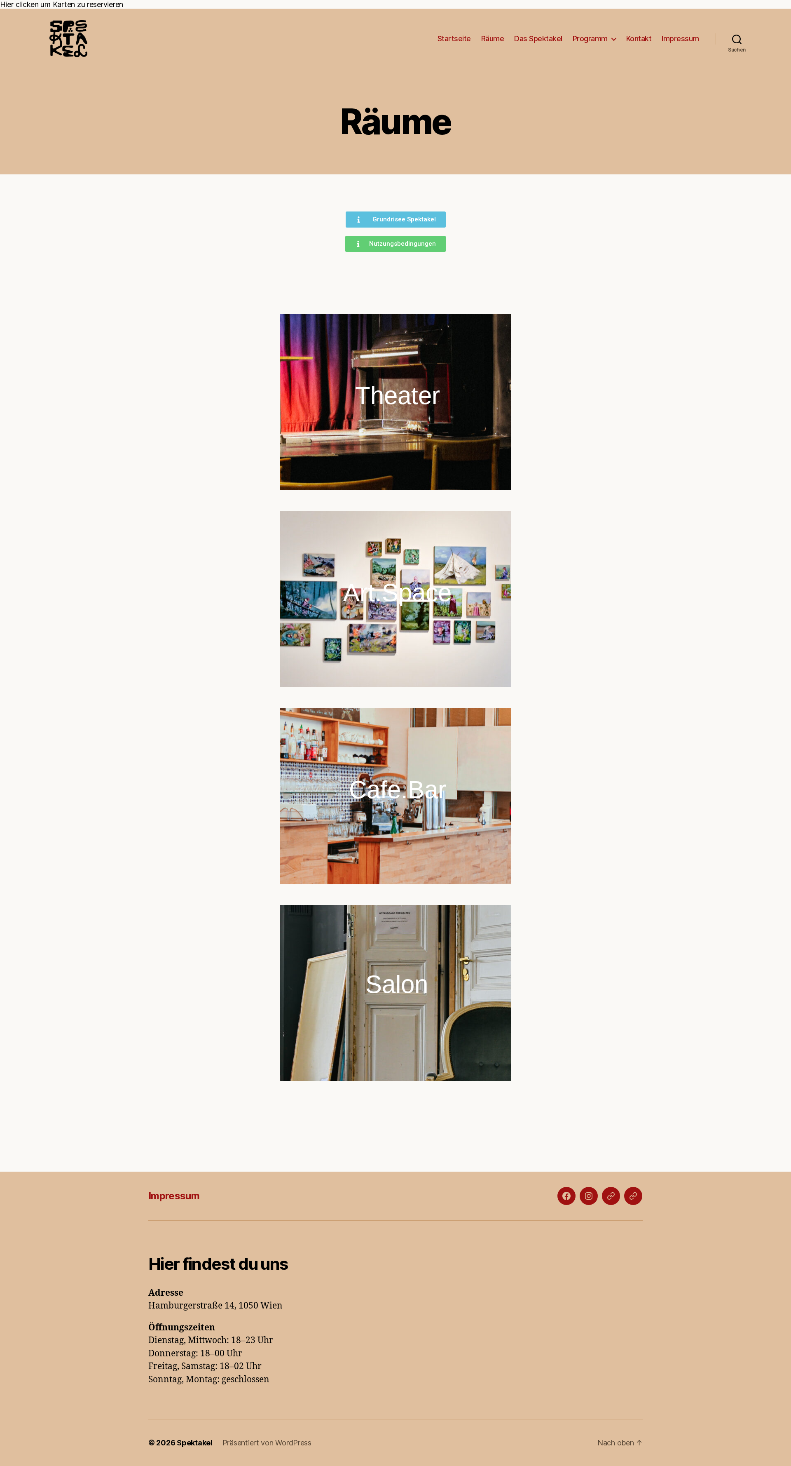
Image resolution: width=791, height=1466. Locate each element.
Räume (492, 38)
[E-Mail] (611, 1196)
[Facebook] (566, 1196)
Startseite (454, 38)
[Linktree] (633, 1196)
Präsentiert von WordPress (266, 1442)
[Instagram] (589, 1196)
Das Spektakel (538, 38)
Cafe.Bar (397, 789)
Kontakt (639, 38)
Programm (590, 38)
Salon (396, 984)
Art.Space (397, 592)
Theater (397, 395)
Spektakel (195, 1442)
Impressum (680, 38)
